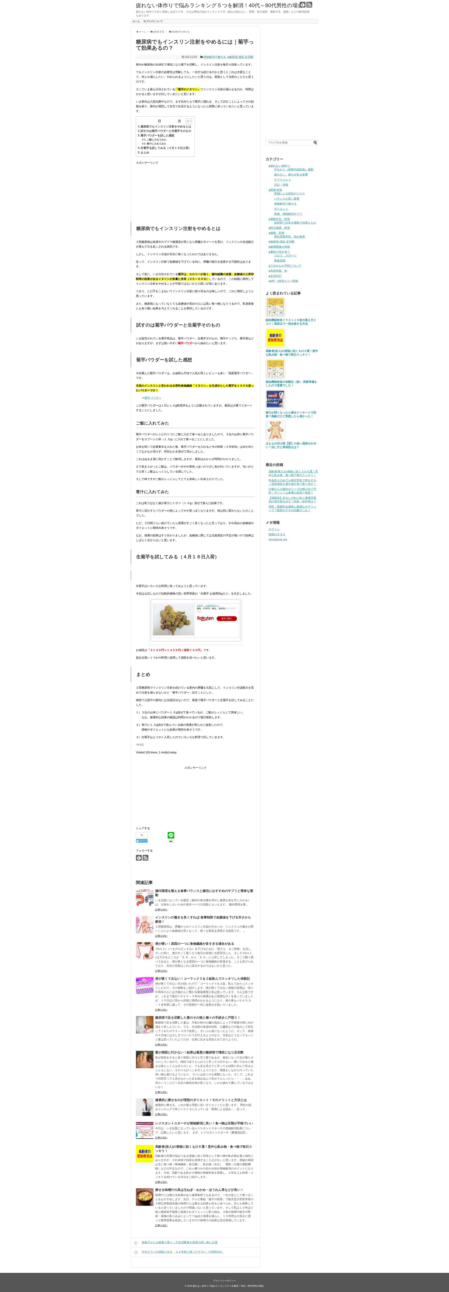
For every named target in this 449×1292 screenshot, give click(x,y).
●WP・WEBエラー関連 (283, 281)
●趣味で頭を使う (279, 251)
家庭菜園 (279, 260)
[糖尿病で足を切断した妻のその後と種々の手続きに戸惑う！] (144, 1025)
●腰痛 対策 (276, 232)
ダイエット (281, 208)
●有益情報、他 (278, 270)
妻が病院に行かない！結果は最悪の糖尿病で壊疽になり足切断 (199, 1052)
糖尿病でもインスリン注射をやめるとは (166, 126)
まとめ (145, 152)
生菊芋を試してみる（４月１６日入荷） (166, 147)
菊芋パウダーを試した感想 (157, 135)
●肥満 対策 (275, 189)
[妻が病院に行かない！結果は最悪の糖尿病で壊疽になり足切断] (144, 1059)
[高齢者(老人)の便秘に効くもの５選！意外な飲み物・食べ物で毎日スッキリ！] (144, 1154)
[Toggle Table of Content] (187, 121)
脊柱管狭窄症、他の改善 (289, 236)
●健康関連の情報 (279, 246)
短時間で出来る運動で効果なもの (295, 222)
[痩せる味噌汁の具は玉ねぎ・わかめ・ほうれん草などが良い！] (144, 1197)
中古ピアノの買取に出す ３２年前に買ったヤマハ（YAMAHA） (183, 1251)
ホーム (136, 21)
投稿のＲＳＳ (277, 534)
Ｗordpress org (278, 539)
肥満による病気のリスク (289, 193)
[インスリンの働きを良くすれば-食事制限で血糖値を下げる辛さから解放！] (144, 924)
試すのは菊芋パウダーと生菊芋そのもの (166, 130)
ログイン (274, 529)
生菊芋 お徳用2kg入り (208, 605)
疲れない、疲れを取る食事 (291, 174)
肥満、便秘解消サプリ (288, 213)
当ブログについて (153, 21)
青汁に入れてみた (156, 143)
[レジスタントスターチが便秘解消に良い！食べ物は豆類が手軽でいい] (144, 1130)
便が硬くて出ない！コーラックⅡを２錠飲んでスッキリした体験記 (202, 978)
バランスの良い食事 (286, 198)
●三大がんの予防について (285, 265)
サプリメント (282, 179)
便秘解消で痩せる (214, 56)
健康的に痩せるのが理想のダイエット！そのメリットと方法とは (201, 1100)
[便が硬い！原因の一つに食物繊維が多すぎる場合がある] (144, 951)
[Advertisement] (195, 189)
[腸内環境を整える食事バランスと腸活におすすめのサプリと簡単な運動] (144, 898)
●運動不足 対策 (279, 219)
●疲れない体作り (279, 165)
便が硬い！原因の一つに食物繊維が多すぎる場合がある (194, 943)
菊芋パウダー (152, 397)
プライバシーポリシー (224, 1280)
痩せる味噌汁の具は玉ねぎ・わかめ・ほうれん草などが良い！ (199, 1190)
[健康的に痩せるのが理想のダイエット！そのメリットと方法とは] (144, 1107)
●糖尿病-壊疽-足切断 (240, 56)
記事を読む (161, 909)
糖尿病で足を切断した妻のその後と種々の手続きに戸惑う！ (197, 1017)
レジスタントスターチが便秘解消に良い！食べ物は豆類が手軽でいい (204, 1123)
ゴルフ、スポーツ (285, 255)
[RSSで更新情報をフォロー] (309, 5)
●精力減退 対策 (279, 227)
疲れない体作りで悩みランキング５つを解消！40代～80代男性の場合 (219, 5)
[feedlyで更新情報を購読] (303, 5)
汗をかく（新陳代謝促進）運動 (293, 169)
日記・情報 (281, 184)
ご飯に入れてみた (156, 139)
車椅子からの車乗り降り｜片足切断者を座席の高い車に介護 (179, 1242)
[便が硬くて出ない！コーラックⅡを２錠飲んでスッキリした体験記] (144, 986)
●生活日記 (275, 275)
